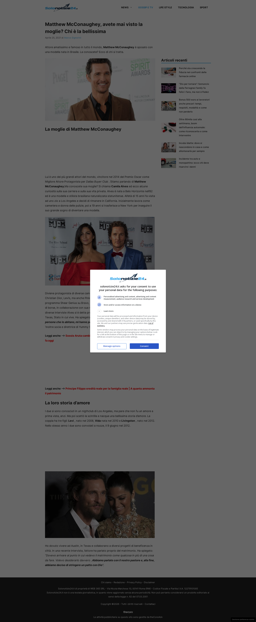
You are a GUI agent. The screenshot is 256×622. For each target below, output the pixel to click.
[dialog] (128, 311)
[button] (128, 311)
